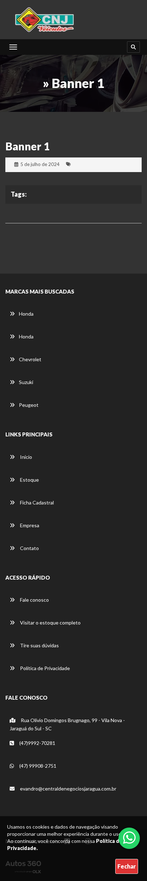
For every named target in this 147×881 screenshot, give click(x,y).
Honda (26, 314)
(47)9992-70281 (36, 743)
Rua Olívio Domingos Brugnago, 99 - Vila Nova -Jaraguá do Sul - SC (67, 724)
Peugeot (29, 405)
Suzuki (26, 382)
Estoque (29, 480)
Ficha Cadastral (36, 502)
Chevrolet (30, 359)
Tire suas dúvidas (39, 645)
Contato (29, 548)
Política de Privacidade (44, 668)
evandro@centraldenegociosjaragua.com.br (67, 789)
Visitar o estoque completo (50, 623)
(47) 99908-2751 (37, 766)
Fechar (126, 866)
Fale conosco (34, 600)
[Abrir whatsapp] (129, 837)
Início (25, 457)
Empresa (29, 525)
